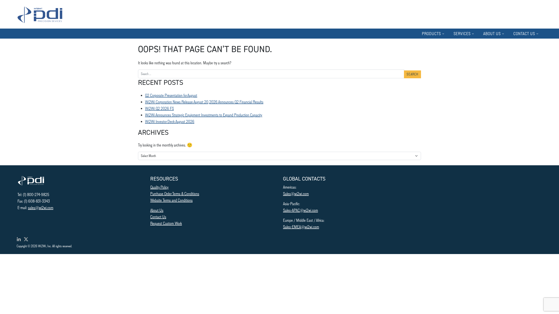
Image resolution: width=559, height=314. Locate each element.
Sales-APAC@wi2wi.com (300, 210)
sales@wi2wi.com (40, 207)
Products (431, 33)
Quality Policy (159, 187)
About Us (492, 33)
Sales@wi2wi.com (296, 193)
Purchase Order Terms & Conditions (174, 193)
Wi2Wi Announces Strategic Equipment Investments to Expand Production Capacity (203, 115)
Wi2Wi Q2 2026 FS (159, 108)
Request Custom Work (166, 223)
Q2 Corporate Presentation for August (171, 95)
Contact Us (524, 33)
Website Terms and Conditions (171, 200)
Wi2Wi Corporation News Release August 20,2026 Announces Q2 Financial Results (204, 101)
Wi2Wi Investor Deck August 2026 (169, 121)
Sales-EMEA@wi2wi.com (301, 226)
